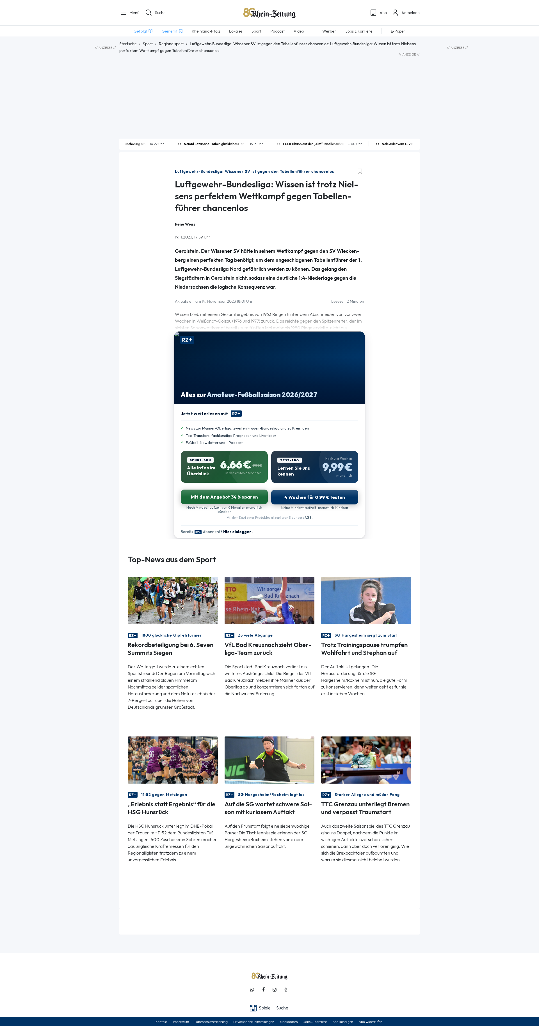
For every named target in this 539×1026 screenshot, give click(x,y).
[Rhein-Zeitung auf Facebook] (263, 990)
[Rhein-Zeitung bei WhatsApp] (252, 990)
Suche (160, 12)
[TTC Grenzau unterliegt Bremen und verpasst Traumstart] (366, 759)
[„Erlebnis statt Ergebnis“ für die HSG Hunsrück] (173, 759)
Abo (383, 12)
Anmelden (410, 12)
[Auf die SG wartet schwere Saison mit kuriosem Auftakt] (270, 759)
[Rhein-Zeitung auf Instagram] (274, 990)
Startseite (128, 43)
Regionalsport (171, 43)
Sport (148, 43)
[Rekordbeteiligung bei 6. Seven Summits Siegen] (173, 600)
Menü (133, 12)
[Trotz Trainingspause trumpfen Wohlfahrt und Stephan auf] (366, 600)
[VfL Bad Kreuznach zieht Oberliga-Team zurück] (270, 600)
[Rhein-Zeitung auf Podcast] (286, 990)
